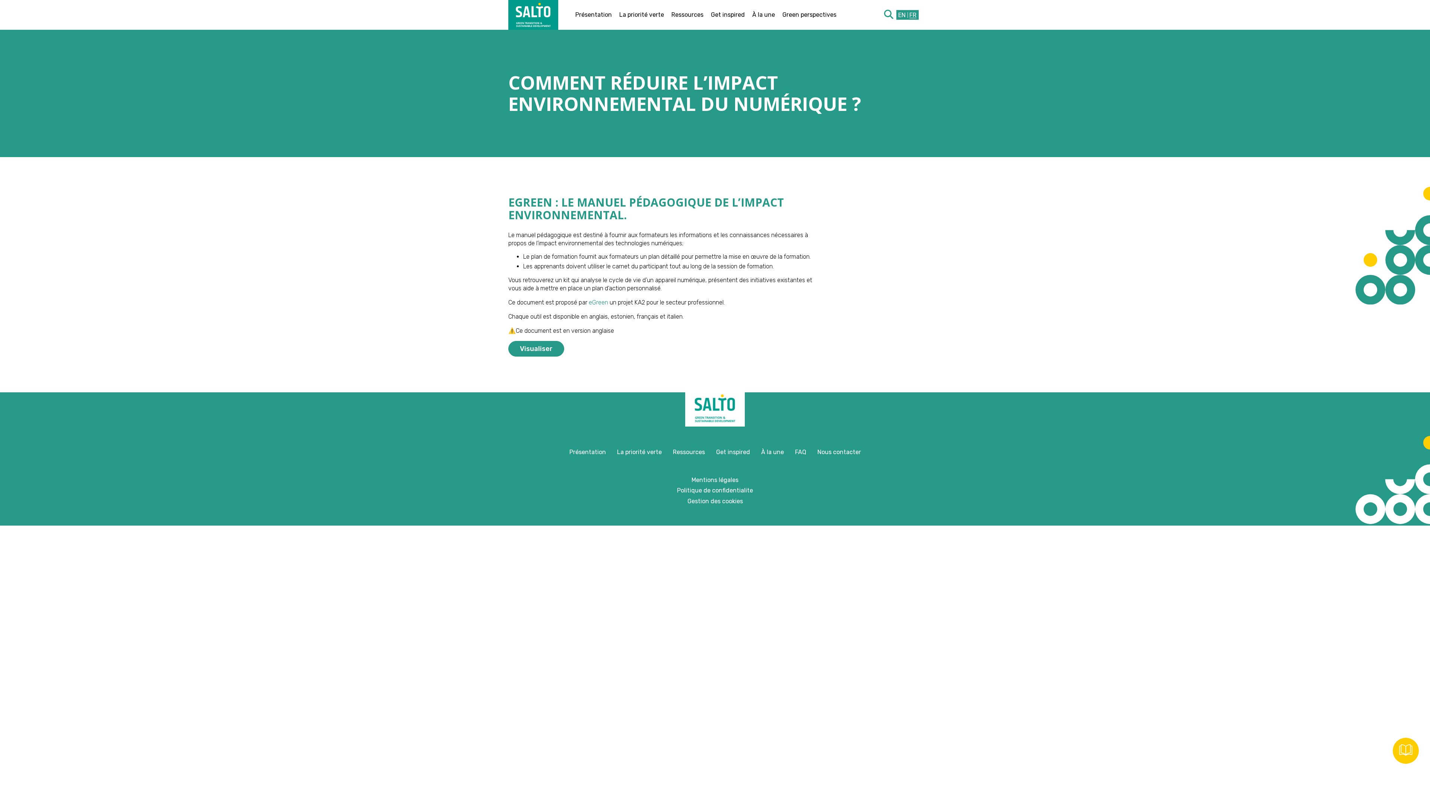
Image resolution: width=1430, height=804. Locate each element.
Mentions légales (715, 480)
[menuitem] (902, 15)
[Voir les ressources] (1406, 751)
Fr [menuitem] (912, 14)
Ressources (687, 14)
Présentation (593, 14)
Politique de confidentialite (715, 490)
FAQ (800, 452)
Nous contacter (839, 452)
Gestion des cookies (715, 501)
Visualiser (536, 349)
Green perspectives (809, 14)
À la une (763, 14)
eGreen (597, 302)
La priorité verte (641, 14)
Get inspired (728, 14)
